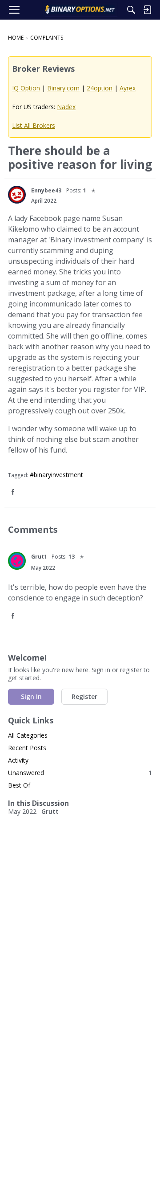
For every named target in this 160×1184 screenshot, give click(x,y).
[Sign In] (147, 10)
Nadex (66, 106)
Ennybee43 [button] (46, 190)
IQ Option (26, 88)
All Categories (28, 735)
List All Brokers (33, 125)
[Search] (131, 10)
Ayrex (128, 88)
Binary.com (63, 88)
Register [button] (84, 696)
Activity (18, 760)
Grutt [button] (39, 556)
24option (99, 88)
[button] (17, 195)
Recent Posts (27, 747)
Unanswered (80, 772)
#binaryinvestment (56, 474)
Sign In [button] (31, 696)
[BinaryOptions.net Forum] (79, 10)
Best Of (19, 785)
